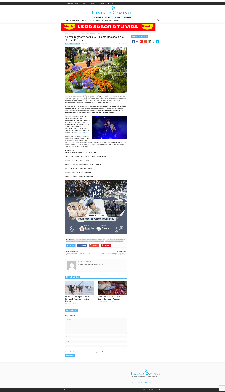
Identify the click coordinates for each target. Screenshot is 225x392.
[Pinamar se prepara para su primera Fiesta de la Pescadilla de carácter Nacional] (79, 288)
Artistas (83, 20)
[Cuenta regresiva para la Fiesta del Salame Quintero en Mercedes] (112, 288)
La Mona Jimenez (77, 241)
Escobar (96, 239)
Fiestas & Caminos (84, 262)
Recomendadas (107, 20)
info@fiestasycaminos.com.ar (144, 382)
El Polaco (89, 239)
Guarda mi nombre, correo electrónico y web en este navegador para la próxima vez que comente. (91, 352)
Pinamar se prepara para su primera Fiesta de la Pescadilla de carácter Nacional (77, 299)
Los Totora (108, 241)
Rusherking (115, 241)
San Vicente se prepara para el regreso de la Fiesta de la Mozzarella (114, 254)
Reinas (98, 20)
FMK (123, 239)
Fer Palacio (103, 239)
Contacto (110, 3)
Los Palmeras (92, 241)
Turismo (116, 20)
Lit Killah (85, 241)
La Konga (69, 241)
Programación (74, 20)
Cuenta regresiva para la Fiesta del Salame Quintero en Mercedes (110, 298)
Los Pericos (101, 241)
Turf (121, 241)
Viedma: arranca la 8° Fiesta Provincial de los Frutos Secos (78, 254)
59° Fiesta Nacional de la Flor (78, 239)
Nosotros (93, 3)
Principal (68, 43)
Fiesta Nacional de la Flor (113, 239)
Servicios (91, 20)
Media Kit (102, 3)
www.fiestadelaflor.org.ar (80, 132)
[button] (158, 20)
